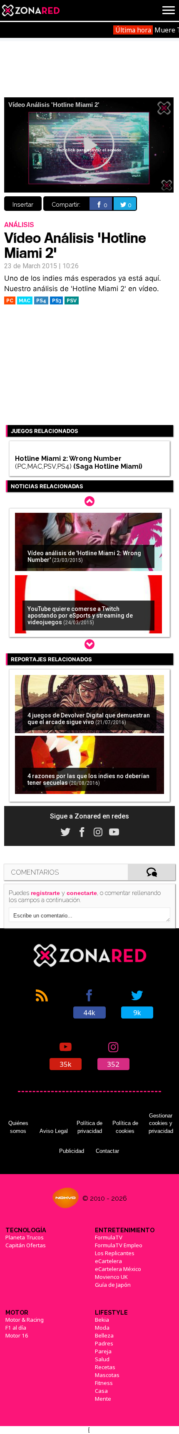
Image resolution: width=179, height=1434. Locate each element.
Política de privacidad (89, 1127)
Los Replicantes (114, 1253)
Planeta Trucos (24, 1237)
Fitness (104, 1383)
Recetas (105, 1367)
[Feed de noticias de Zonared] (42, 1003)
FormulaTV (108, 1237)
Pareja (103, 1351)
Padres (104, 1343)
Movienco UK (111, 1277)
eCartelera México (118, 1269)
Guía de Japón (113, 1284)
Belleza (104, 1335)
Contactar (107, 1151)
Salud (102, 1359)
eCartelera (108, 1261)
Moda (102, 1327)
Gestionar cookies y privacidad (161, 1123)
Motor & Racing (24, 1319)
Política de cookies (125, 1127)
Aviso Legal (54, 1131)
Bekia (102, 1319)
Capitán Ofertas (25, 1245)
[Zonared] (30, 10)
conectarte (82, 893)
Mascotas (107, 1375)
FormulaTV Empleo (118, 1245)
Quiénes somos (18, 1127)
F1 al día (15, 1327)
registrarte (45, 893)
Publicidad (71, 1151)
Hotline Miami (117, 466)
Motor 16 (16, 1335)
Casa (101, 1390)
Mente (103, 1398)
